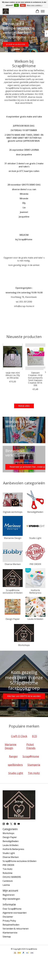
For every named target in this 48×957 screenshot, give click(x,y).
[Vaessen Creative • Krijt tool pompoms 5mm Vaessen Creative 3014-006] (35, 356)
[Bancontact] (27, 953)
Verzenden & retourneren (16, 928)
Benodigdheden (35, 511)
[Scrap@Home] (6, 11)
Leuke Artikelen (35, 619)
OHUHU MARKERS (12, 877)
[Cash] (15, 953)
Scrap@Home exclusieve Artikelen (13, 591)
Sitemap (7, 936)
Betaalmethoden (11, 924)
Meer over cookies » (34, 5)
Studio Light (35, 538)
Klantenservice (10, 932)
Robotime (7, 873)
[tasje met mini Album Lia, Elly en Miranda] (13, 356)
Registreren (9, 894)
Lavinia (6, 884)
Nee (22, 5)
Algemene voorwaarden (15, 912)
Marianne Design (12, 538)
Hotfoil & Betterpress (35, 591)
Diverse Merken (13, 564)
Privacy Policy (9, 920)
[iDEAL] (19, 953)
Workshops (24, 645)
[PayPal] (23, 953)
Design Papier (13, 619)
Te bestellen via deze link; (22, 44)
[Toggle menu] (42, 11)
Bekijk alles (24, 405)
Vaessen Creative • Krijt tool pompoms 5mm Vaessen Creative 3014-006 (35, 379)
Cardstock (8, 880)
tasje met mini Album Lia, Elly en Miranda (13, 375)
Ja (16, 5)
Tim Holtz (7, 869)
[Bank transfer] (32, 953)
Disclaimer (8, 916)
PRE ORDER (35, 564)
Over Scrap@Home (12, 908)
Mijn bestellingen (11, 898)
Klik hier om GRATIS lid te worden (24, 696)
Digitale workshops (12, 511)
